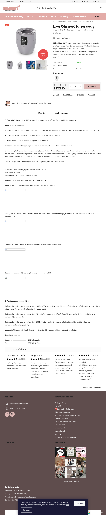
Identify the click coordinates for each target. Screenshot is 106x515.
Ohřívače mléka (34, 340)
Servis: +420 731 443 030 (15, 500)
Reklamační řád (60, 425)
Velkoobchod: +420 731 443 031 (17, 491)
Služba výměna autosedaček (65, 437)
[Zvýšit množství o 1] (80, 86)
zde (67, 505)
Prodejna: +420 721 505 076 (16, 494)
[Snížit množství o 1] (70, 86)
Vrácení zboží (60, 428)
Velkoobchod (60, 431)
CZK (74, 1)
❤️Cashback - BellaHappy (64, 409)
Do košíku (92, 87)
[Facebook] (7, 414)
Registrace (96, 1)
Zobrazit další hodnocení (91, 388)
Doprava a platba (61, 418)
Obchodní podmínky (62, 412)
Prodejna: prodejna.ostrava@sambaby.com (20, 497)
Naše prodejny (9, 2)
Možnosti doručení (60, 65)
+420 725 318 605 (17, 408)
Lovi (60, 33)
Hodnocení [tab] (61, 113)
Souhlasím (80, 504)
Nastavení (26, 510)
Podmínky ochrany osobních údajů (67, 415)
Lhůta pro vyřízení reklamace (65, 422)
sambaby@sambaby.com (19, 403)
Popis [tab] (41, 113)
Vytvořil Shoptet (97, 513)
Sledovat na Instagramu (72, 481)
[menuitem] (14, 16)
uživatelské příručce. (69, 330)
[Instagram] (12, 414)
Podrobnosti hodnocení (85, 30)
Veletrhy (58, 434)
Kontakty (21, 2)
